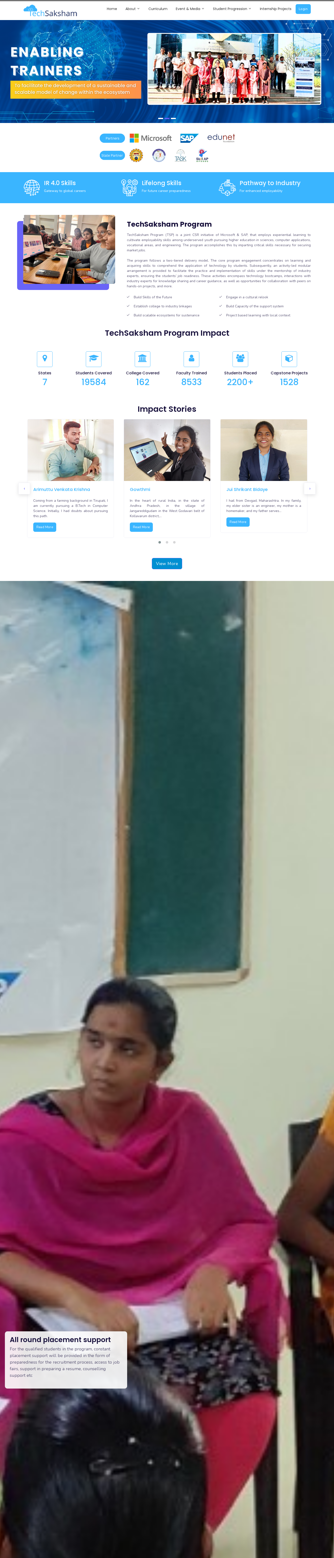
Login (303, 9)
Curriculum (157, 8)
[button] (159, 542)
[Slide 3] (173, 118)
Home (112, 8)
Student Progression (230, 8)
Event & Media (188, 8)
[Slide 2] (167, 118)
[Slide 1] (160, 118)
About (131, 8)
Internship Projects (275, 8)
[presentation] (24, 488)
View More (167, 564)
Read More (44, 527)
